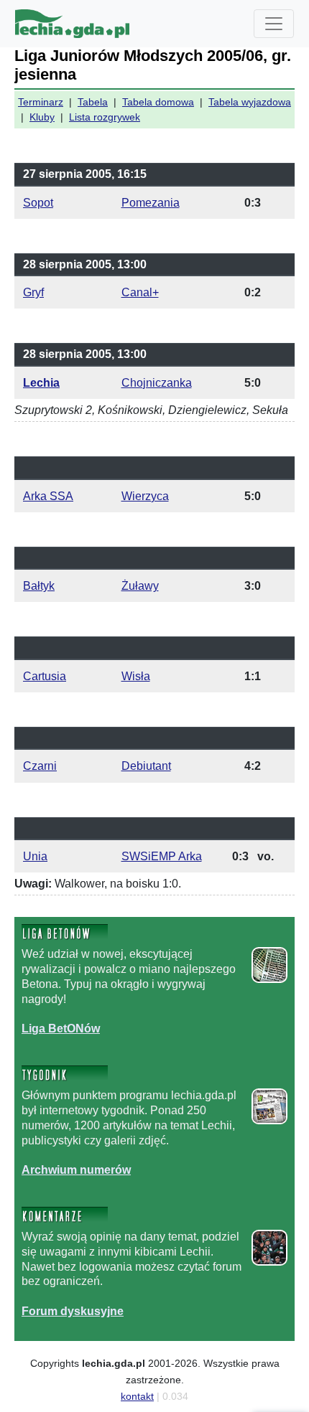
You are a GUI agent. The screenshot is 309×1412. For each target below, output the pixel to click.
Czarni (40, 766)
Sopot (38, 203)
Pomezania (150, 203)
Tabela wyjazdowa (249, 102)
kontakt (137, 1396)
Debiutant (146, 766)
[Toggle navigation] (274, 23)
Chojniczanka (156, 383)
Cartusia (44, 676)
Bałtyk (39, 586)
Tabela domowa (158, 102)
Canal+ (140, 292)
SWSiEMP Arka (161, 856)
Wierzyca (145, 496)
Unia (35, 856)
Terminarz (40, 102)
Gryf (33, 292)
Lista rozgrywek (104, 117)
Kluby (42, 117)
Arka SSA (48, 496)
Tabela (93, 102)
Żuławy (140, 586)
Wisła (135, 676)
